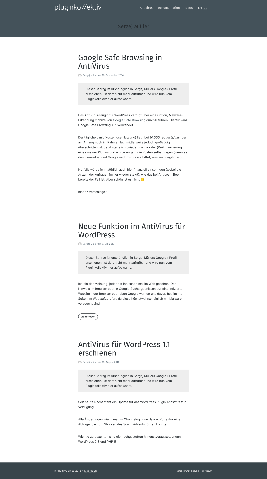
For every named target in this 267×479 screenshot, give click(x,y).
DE (205, 7)
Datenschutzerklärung (187, 470)
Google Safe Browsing (129, 120)
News (189, 8)
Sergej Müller (90, 75)
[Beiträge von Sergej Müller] (80, 75)
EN (200, 8)
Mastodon (90, 470)
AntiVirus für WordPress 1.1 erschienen (124, 349)
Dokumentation (169, 8)
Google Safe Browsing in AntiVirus (120, 62)
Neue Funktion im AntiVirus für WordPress (131, 230)
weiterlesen (88, 316)
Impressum (206, 470)
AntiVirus (146, 8)
